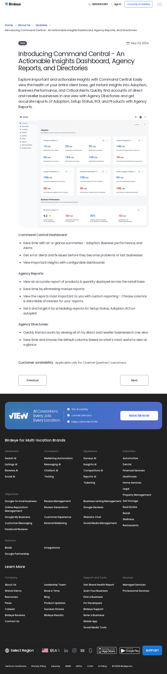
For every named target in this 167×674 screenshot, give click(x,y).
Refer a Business (94, 615)
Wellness (128, 519)
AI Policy (102, 666)
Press (8, 603)
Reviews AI (11, 470)
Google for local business (21, 501)
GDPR (68, 666)
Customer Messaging (18, 523)
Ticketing (89, 482)
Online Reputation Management (16, 509)
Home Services (132, 482)
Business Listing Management (103, 501)
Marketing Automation (58, 458)
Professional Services (136, 590)
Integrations (52, 547)
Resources (11, 597)
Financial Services (134, 470)
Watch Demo (13, 590)
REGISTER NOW (139, 416)
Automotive (130, 458)
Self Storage (130, 501)
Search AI (10, 458)
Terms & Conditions (15, 666)
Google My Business (17, 517)
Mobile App (90, 621)
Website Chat (92, 517)
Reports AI (90, 476)
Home (9, 25)
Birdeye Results (54, 615)
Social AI (10, 476)
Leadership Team (55, 584)
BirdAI (8, 547)
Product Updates (54, 603)
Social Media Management (100, 523)
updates (41, 25)
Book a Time (52, 590)
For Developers (93, 603)
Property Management (137, 495)
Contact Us (12, 621)
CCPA (90, 666)
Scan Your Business (96, 590)
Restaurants (130, 525)
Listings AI (11, 464)
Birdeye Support (93, 609)
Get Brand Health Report (99, 584)
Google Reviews (93, 507)
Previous (33, 380)
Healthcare (130, 476)
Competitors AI (93, 470)
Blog (47, 597)
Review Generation (56, 507)
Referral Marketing (55, 523)
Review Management (57, 501)
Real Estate (130, 507)
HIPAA (79, 666)
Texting (49, 476)
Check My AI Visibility (138, 4)
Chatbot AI (51, 470)
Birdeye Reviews (15, 615)
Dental (127, 464)
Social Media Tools (95, 627)
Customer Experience (57, 517)
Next (134, 380)
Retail (126, 513)
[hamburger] (159, 4)
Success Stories (54, 609)
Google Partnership (17, 554)
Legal (126, 488)
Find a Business (93, 597)
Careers (10, 609)
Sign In (117, 4)
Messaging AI (52, 464)
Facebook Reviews (16, 529)
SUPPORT (152, 650)
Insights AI (90, 464)
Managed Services (134, 584)
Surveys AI (90, 458)
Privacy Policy (38, 666)
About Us (24, 25)
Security (55, 666)
